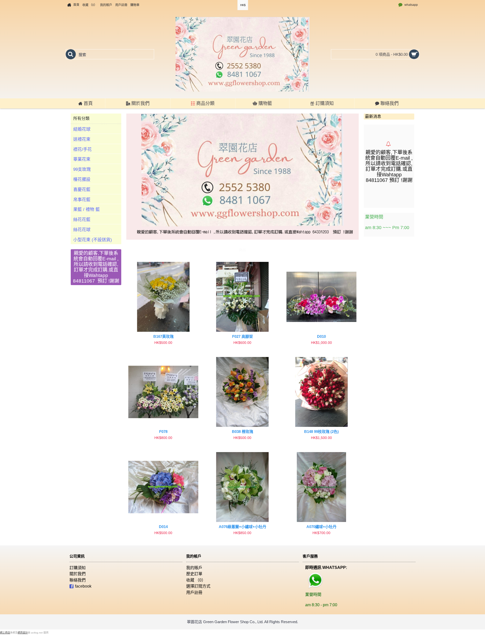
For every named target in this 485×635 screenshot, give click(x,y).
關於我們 (77, 574)
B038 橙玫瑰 (242, 431)
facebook (83, 586)
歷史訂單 (194, 574)
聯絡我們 (77, 580)
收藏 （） (196, 580)
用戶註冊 (194, 592)
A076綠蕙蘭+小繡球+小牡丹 (242, 526)
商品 (242, 250)
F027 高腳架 (242, 336)
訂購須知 (77, 568)
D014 (163, 526)
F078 (163, 431)
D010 (321, 336)
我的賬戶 (194, 568)
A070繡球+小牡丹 (321, 526)
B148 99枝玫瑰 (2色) (321, 431)
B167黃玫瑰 (163, 336)
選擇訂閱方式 (198, 586)
